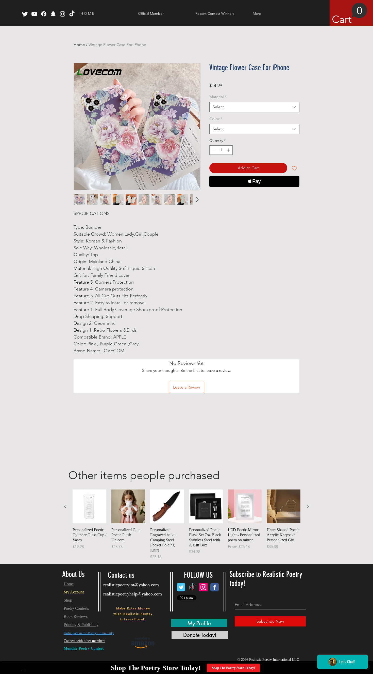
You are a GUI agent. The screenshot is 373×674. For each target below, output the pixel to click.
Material (218, 96)
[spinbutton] (221, 150)
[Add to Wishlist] (294, 168)
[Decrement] (213, 150)
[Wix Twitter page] (181, 587)
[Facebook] (43, 13)
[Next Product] (308, 506)
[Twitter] (25, 13)
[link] (349, 14)
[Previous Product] (65, 506)
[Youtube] (34, 13)
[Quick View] (89, 506)
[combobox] (254, 107)
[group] (186, 524)
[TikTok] (72, 13)
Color (215, 118)
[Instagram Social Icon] (203, 587)
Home (79, 44)
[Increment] (229, 150)
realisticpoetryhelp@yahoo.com (132, 593)
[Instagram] (62, 13)
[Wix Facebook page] (214, 587)
